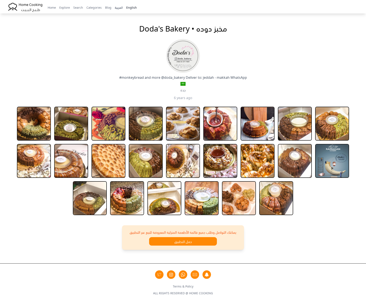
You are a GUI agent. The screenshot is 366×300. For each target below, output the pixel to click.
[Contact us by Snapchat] (206, 274)
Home (52, 7)
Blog (108, 7)
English (131, 7)
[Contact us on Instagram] (171, 274)
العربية (119, 7)
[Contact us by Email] (195, 274)
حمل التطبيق (183, 241)
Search (78, 7)
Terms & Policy (183, 286)
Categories (94, 7)
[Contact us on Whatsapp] (183, 274)
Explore (64, 7)
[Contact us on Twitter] (159, 274)
